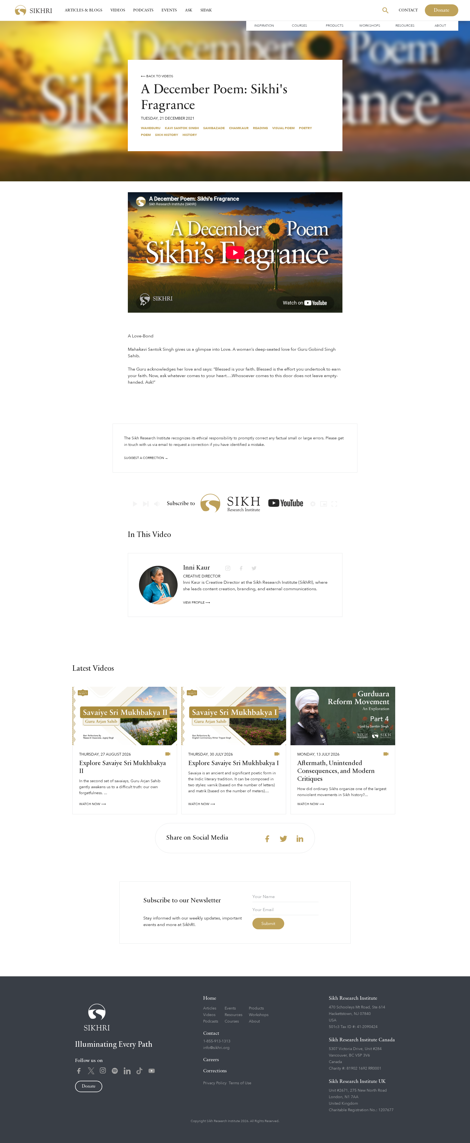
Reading (260, 128)
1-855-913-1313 (216, 1041)
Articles (209, 1008)
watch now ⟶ (92, 804)
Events (169, 10)
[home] (33, 10)
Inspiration (264, 25)
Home (209, 998)
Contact (408, 10)
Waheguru (150, 128)
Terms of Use (240, 1083)
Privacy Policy (215, 1083)
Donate (441, 10)
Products (335, 25)
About (440, 25)
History (190, 135)
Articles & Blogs (83, 10)
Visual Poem (283, 128)
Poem (146, 135)
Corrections (215, 1071)
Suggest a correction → (146, 458)
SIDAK (206, 10)
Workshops (369, 25)
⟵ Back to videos (157, 76)
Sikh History (166, 135)
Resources (405, 25)
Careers (211, 1060)
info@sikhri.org (216, 1047)
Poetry (305, 128)
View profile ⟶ (196, 602)
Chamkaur (239, 128)
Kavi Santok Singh (182, 128)
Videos (117, 10)
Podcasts (143, 10)
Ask (188, 10)
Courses (299, 25)
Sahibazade (214, 128)
